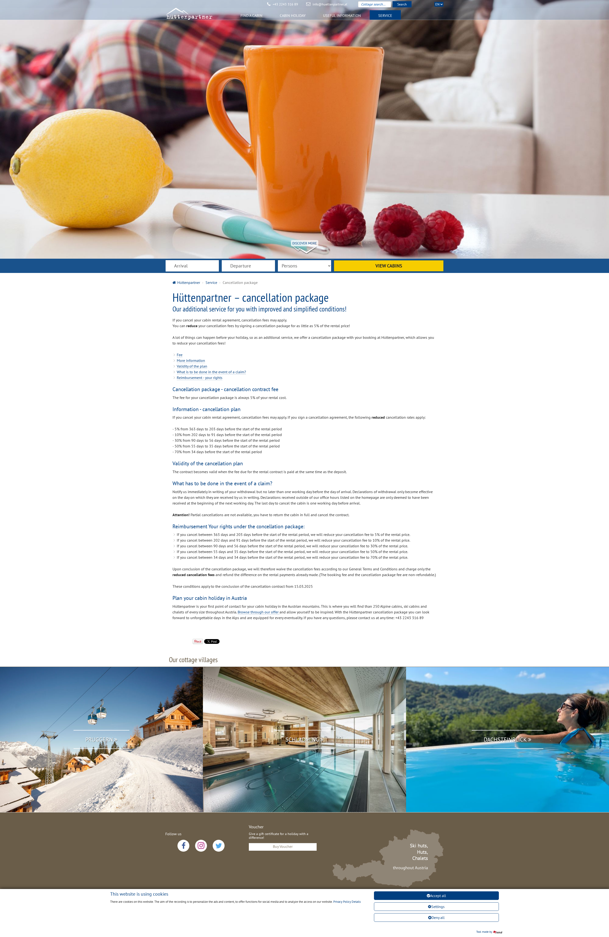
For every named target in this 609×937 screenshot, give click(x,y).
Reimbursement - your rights (199, 377)
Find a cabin (251, 15)
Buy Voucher (283, 846)
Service (385, 15)
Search (402, 4)
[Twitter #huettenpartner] (219, 846)
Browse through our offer (259, 612)
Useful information (342, 15)
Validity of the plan (192, 366)
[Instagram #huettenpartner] (201, 846)
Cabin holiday (293, 15)
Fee (179, 354)
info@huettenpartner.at (330, 4)
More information (191, 360)
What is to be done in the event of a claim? (211, 371)
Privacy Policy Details (347, 902)
